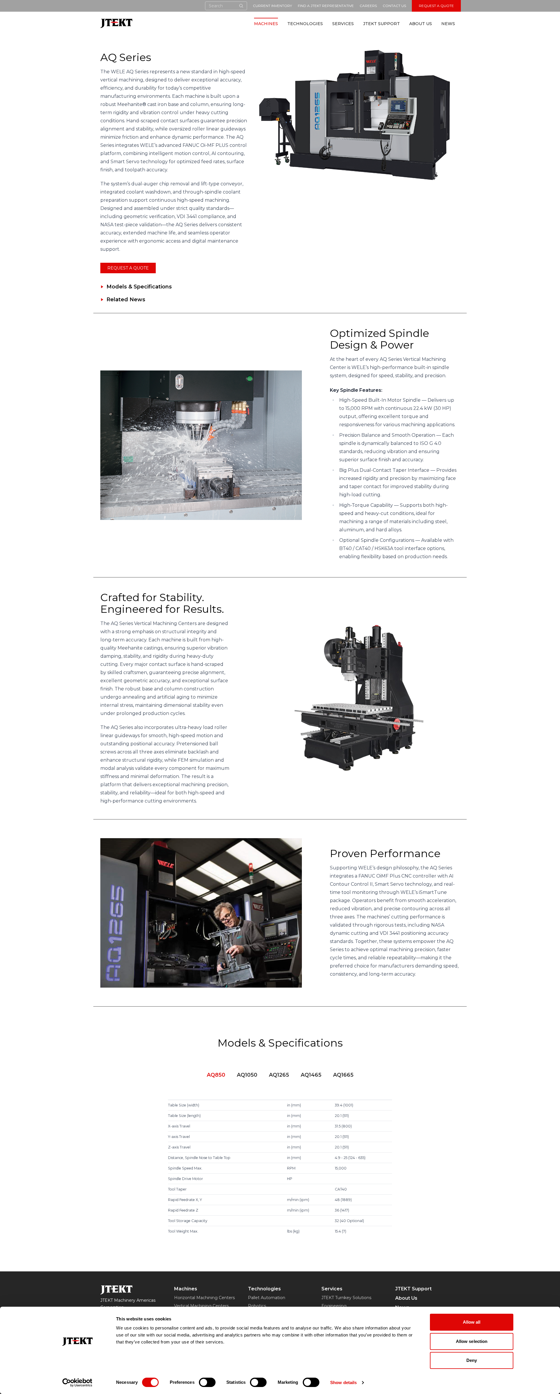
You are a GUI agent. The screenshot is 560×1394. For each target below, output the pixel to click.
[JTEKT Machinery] (116, 23)
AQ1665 (343, 1075)
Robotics (257, 1305)
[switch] (207, 1382)
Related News (125, 299)
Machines (266, 23)
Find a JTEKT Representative (326, 6)
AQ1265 (279, 1075)
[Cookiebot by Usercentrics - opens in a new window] (77, 1382)
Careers (368, 6)
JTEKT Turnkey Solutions (346, 1297)
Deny (471, 1360)
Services (343, 23)
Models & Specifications (139, 286)
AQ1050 (247, 1075)
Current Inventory (272, 6)
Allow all (472, 1322)
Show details (343, 1382)
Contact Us (394, 6)
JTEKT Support (381, 23)
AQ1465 (311, 1075)
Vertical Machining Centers (201, 1305)
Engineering (333, 1305)
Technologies (305, 23)
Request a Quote (128, 268)
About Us (420, 23)
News (448, 23)
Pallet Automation (266, 1297)
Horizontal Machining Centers (204, 1297)
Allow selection (472, 1341)
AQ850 (216, 1075)
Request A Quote (436, 6)
